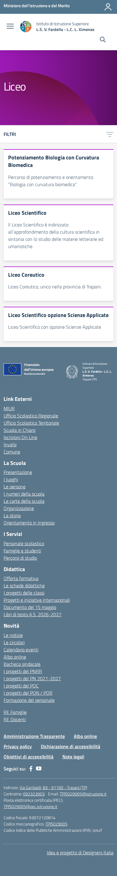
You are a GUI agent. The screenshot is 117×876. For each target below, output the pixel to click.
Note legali (73, 756)
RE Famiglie (15, 712)
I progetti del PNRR (23, 671)
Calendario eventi (21, 649)
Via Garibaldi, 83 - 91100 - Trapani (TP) (53, 787)
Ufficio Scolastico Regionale (31, 415)
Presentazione (18, 472)
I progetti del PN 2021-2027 (32, 678)
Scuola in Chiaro (19, 430)
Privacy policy (18, 746)
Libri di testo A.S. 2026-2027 (33, 614)
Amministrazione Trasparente (34, 736)
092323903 (34, 794)
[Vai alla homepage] (26, 26)
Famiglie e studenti (22, 550)
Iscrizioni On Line (20, 437)
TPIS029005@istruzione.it (83, 794)
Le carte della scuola (24, 501)
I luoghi (11, 479)
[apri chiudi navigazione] (10, 26)
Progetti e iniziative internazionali (37, 600)
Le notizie (13, 635)
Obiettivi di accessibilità (28, 756)
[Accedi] (108, 7)
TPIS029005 (56, 824)
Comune (12, 451)
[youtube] (38, 768)
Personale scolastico (24, 543)
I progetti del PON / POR (28, 692)
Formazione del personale (29, 700)
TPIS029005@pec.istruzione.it (30, 806)
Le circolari (14, 642)
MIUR (9, 408)
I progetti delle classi (24, 592)
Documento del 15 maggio (30, 607)
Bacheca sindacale (22, 664)
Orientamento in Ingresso (29, 522)
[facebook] (31, 768)
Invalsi (10, 444)
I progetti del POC (21, 685)
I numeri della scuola (24, 493)
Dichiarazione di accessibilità (70, 746)
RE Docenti (15, 719)
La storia (12, 515)
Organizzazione (19, 508)
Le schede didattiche (24, 585)
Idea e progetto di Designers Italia (80, 852)
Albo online (15, 656)
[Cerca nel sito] (102, 40)
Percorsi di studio (20, 557)
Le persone (15, 486)
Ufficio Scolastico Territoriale (31, 422)
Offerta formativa (21, 578)
